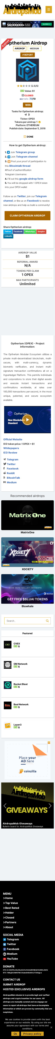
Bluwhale (27, 606)
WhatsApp (30, 231)
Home (9, 898)
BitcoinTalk (13, 477)
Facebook (33, 200)
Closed (9, 917)
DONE (30, 136)
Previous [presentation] (5, 806)
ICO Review (10, 452)
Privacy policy (32, 1033)
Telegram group (25, 152)
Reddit (11, 473)
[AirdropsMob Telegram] (4, 939)
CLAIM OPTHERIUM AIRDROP (27, 215)
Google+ (41, 231)
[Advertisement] (27, 310)
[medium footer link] (4, 953)
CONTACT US (11, 979)
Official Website (12, 439)
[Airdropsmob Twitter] (4, 944)
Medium (12, 482)
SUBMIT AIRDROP (14, 984)
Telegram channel (27, 156)
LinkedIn (8, 236)
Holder (9, 912)
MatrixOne (27, 532)
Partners (10, 922)
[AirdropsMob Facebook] (4, 949)
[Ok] (51, 1027)
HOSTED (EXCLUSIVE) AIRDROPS (24, 989)
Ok (15, 1033)
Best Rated (12, 907)
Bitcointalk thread (19, 165)
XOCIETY (27, 569)
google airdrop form (31, 178)
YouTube (12, 958)
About (9, 927)
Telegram (12, 459)
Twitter (21, 196)
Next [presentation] (50, 806)
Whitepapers (11, 448)
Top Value (11, 903)
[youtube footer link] (4, 958)
